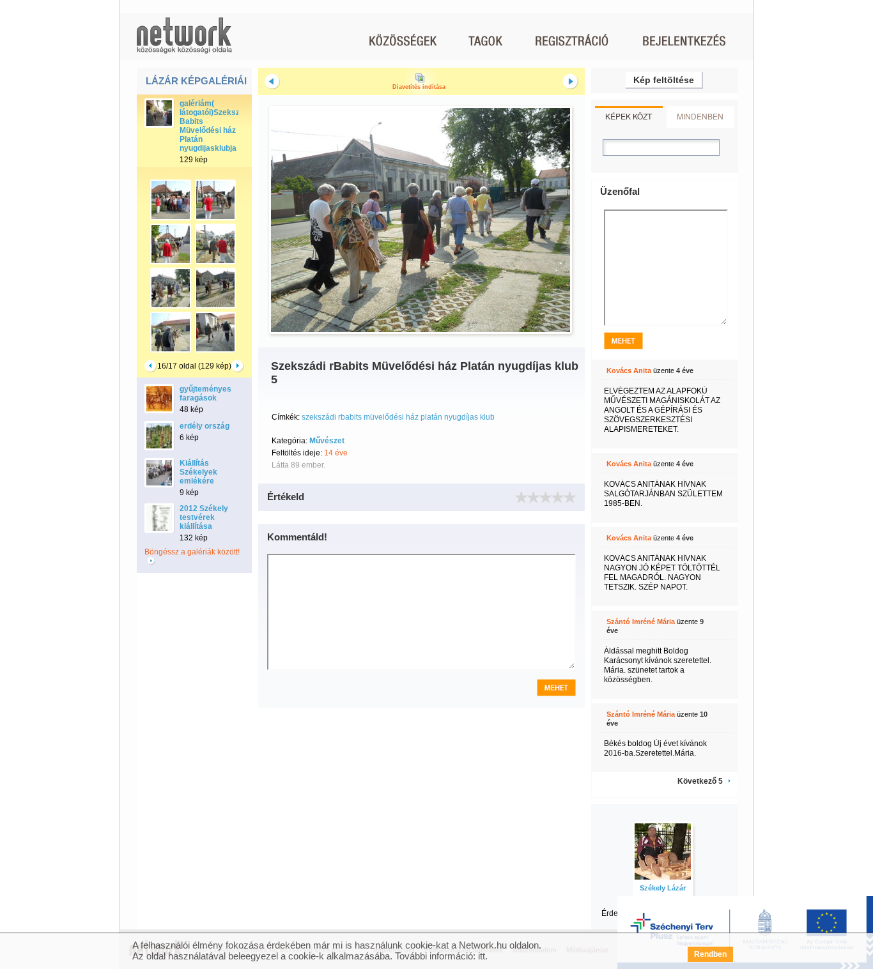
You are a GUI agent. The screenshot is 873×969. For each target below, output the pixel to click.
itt (481, 955)
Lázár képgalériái (196, 80)
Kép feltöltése (663, 80)
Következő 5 (700, 781)
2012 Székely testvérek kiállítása (204, 517)
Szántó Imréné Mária (640, 621)
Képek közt (628, 116)
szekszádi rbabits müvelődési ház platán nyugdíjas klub (398, 417)
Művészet (326, 440)
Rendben (710, 954)
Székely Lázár (663, 888)
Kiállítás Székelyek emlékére (198, 472)
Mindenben (700, 116)
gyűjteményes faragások (205, 393)
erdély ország (204, 426)
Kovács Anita (628, 370)
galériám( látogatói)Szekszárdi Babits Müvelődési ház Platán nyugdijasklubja (217, 126)
